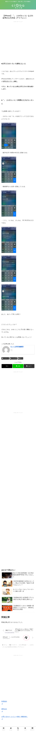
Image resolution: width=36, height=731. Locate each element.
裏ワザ (21, 358)
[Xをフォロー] (11, 350)
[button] (29, 366)
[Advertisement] (18, 41)
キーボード (6, 358)
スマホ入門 (14, 358)
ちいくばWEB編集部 (17, 346)
